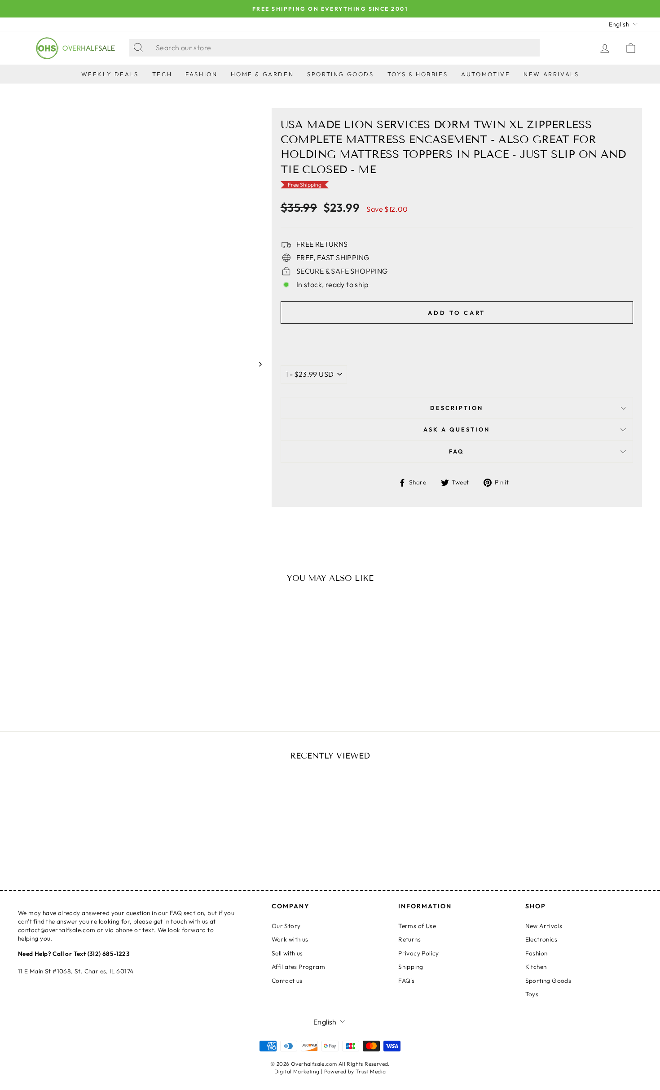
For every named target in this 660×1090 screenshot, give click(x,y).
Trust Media (371, 1071)
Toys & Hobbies (417, 74)
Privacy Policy (418, 953)
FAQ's (406, 981)
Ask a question (456, 429)
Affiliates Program (298, 967)
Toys (532, 994)
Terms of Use (417, 926)
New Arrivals (551, 74)
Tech (162, 74)
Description (456, 407)
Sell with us (287, 953)
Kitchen (536, 967)
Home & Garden (262, 74)
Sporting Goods (340, 74)
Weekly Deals (110, 74)
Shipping (410, 967)
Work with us (290, 939)
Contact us (287, 981)
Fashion (201, 74)
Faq (456, 451)
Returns (409, 939)
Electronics (541, 939)
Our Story (286, 926)
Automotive (485, 74)
